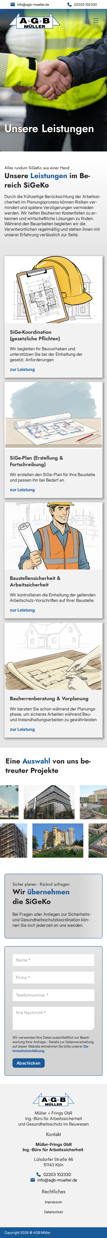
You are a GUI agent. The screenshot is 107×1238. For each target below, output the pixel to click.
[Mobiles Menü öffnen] (95, 20)
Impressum (53, 1202)
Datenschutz (53, 1212)
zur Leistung (22, 369)
